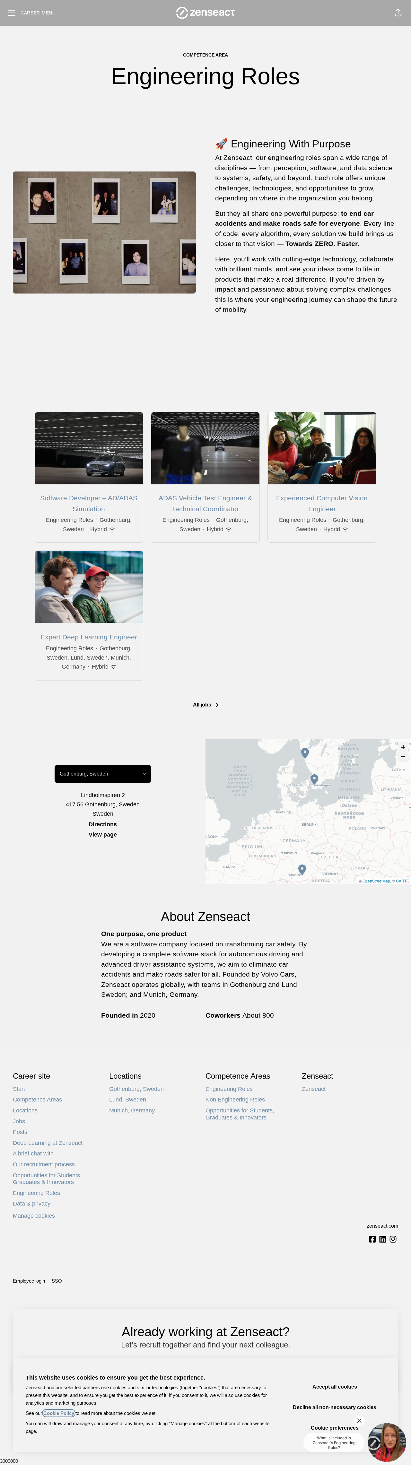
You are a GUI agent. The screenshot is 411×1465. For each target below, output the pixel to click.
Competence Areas (37, 1099)
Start (19, 1089)
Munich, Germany (132, 1110)
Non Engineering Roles (235, 1099)
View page (103, 834)
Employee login (29, 1281)
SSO (57, 1281)
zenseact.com (382, 1226)
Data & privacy (31, 1203)
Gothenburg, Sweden (136, 1089)
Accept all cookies (334, 1387)
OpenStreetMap (376, 880)
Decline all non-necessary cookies (334, 1407)
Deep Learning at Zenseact (48, 1143)
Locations (25, 1110)
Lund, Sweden (127, 1099)
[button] (398, 13)
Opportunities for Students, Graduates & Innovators (47, 1179)
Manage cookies (34, 1216)
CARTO (402, 880)
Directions (103, 824)
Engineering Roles (36, 1193)
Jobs (19, 1121)
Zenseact (314, 1089)
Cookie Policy (58, 1413)
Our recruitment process (44, 1164)
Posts (20, 1132)
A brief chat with (33, 1153)
